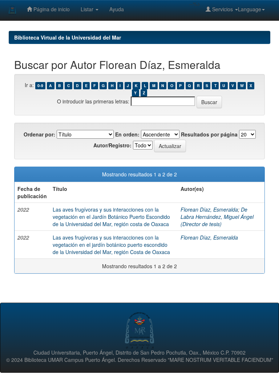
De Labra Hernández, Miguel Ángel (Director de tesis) (217, 217)
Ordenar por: (39, 134)
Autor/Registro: (112, 145)
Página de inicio (51, 9)
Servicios (222, 9)
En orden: (127, 134)
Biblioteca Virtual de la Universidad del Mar (67, 37)
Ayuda (116, 9)
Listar (88, 9)
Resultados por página (209, 134)
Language (249, 9)
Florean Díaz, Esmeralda (209, 209)
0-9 (40, 85)
